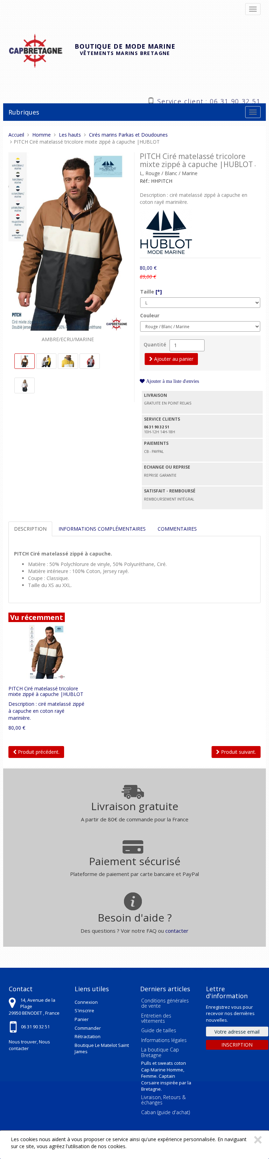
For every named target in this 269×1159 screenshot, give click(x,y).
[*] (159, 291)
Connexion (86, 1002)
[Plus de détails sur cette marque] (166, 231)
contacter (176, 930)
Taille (151, 291)
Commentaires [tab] (177, 528)
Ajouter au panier (173, 359)
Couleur (149, 315)
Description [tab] (30, 528)
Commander (88, 1028)
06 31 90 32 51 (35, 1026)
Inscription (237, 1044)
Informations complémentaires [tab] (102, 528)
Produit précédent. (38, 751)
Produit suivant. (238, 751)
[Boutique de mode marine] (41, 50)
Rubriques (23, 112)
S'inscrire (84, 1010)
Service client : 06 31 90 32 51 (209, 100)
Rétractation (88, 1036)
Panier (82, 1019)
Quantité (155, 344)
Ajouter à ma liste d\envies (172, 381)
